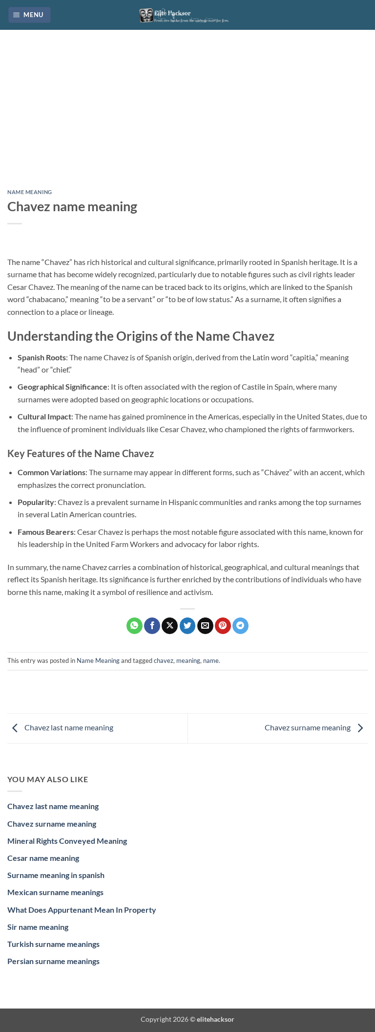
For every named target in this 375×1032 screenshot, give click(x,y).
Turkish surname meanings (53, 943)
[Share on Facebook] (152, 625)
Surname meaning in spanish (55, 874)
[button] (29, 15)
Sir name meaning (37, 926)
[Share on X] (170, 625)
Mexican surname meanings (55, 892)
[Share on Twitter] (188, 625)
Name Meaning (29, 192)
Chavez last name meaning (68, 727)
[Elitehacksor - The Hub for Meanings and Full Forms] (187, 14)
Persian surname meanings (53, 961)
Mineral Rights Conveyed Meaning (67, 840)
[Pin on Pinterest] (223, 625)
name (211, 660)
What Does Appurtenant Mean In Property (81, 909)
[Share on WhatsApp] (134, 625)
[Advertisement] (187, 116)
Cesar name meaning (43, 857)
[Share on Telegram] (240, 625)
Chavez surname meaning (308, 727)
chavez (163, 660)
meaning (188, 660)
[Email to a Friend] (205, 625)
